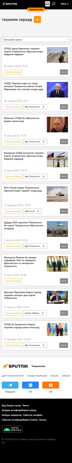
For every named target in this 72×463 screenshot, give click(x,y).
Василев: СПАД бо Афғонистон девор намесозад (21, 120)
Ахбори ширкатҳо (12, 415)
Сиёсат (66, 375)
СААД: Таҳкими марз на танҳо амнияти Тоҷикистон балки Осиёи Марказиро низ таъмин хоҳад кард (23, 86)
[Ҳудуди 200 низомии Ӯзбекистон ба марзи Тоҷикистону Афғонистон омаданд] (57, 229)
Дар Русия (30, 211)
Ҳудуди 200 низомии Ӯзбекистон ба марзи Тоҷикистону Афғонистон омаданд (23, 225)
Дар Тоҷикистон (32, 106)
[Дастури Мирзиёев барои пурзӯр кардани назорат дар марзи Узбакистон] (57, 297)
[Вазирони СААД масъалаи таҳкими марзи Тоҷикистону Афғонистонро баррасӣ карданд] (57, 159)
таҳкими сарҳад (17, 19)
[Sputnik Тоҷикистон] (10, 5)
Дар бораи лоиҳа (11, 405)
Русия (54, 375)
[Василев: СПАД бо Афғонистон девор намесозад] (57, 124)
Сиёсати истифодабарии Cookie (20, 419)
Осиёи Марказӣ (37, 375)
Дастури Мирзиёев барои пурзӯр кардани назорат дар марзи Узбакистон (22, 295)
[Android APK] (12, 429)
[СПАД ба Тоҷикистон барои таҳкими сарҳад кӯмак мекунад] (57, 329)
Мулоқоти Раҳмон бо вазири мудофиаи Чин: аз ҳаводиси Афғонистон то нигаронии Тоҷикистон (20, 262)
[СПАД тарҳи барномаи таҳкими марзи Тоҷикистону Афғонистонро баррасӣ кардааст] (57, 55)
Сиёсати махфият (33, 415)
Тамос (25, 405)
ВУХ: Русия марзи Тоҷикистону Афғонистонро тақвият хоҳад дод (23, 189)
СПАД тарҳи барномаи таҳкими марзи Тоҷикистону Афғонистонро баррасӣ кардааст (23, 51)
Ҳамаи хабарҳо (32, 313)
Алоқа (42, 419)
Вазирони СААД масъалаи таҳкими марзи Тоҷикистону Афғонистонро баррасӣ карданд (24, 155)
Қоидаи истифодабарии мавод (19, 410)
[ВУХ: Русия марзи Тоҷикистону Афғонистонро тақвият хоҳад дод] (57, 194)
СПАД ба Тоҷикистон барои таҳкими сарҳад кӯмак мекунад (21, 326)
